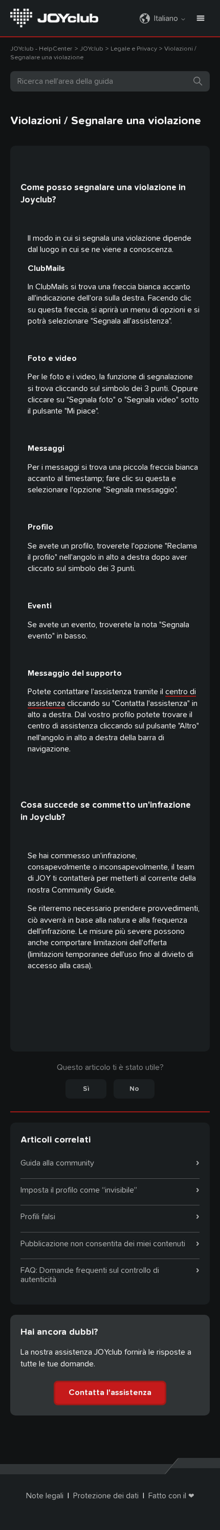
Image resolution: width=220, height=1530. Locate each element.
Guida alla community (57, 1163)
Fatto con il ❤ (171, 1496)
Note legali (44, 1496)
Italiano (167, 18)
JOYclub (92, 48)
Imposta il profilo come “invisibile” (78, 1190)
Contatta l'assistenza (110, 1392)
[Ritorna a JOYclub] (54, 17)
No (134, 1088)
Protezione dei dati (106, 1496)
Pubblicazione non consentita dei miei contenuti (102, 1244)
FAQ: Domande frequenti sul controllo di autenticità (89, 1275)
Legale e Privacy (134, 48)
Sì (86, 1088)
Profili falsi (37, 1217)
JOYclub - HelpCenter (41, 48)
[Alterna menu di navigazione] (200, 18)
